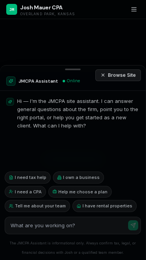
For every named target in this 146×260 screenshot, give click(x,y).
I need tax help (30, 177)
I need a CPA (28, 192)
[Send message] (133, 225)
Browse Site (122, 75)
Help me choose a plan (82, 192)
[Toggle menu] (134, 9)
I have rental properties (107, 206)
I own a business (81, 177)
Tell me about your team (40, 206)
